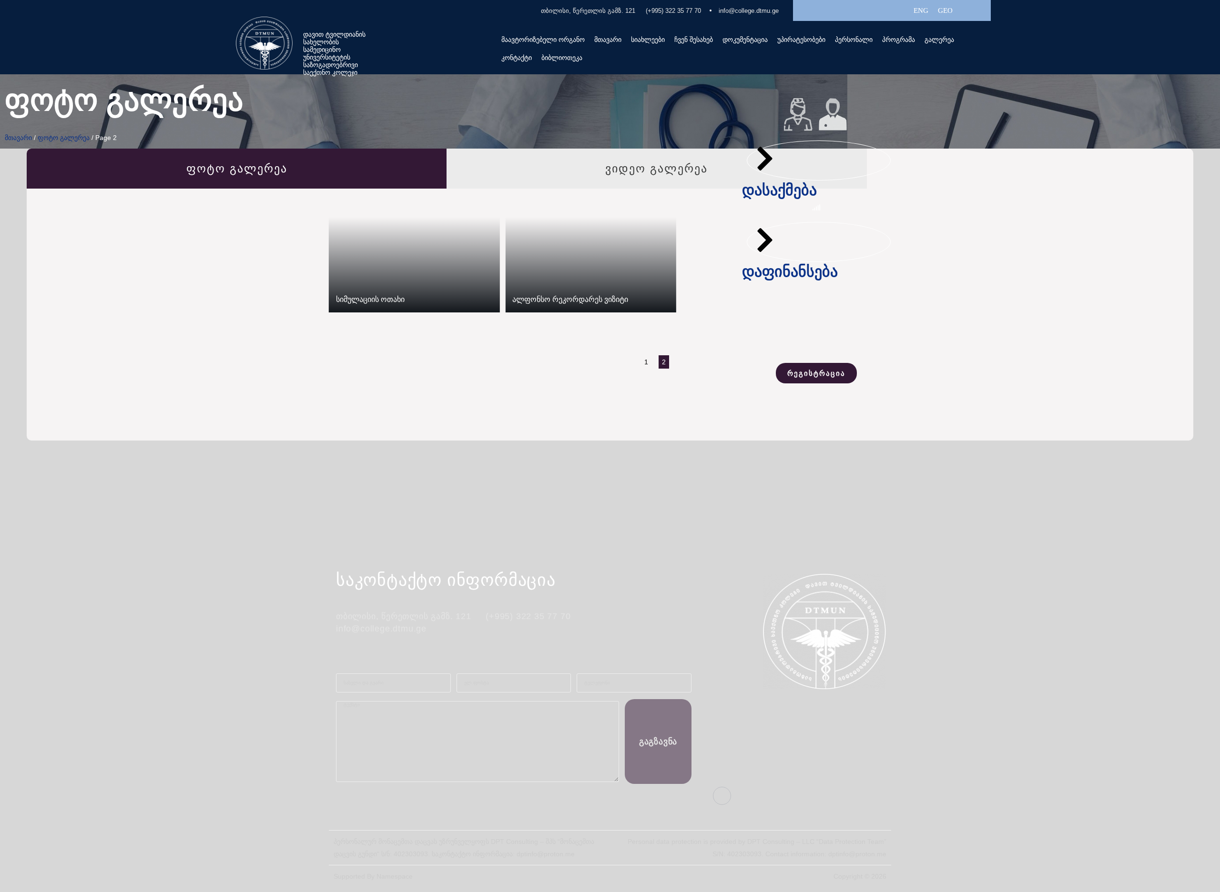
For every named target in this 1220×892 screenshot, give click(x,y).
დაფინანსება (790, 271)
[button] (694, 39)
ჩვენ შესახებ (693, 39)
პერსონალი (854, 39)
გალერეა (939, 39)
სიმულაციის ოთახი (370, 299)
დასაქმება (779, 190)
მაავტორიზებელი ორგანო (543, 39)
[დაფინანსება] (765, 240)
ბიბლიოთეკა (561, 57)
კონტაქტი (516, 57)
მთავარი (607, 39)
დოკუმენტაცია (745, 39)
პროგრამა (898, 39)
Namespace (394, 876)
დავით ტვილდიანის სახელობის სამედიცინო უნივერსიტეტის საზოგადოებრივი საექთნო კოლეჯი (334, 53)
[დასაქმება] (765, 158)
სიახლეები (648, 39)
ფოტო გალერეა (64, 137)
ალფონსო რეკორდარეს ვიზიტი (570, 299)
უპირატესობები (801, 39)
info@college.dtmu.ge (749, 10)
